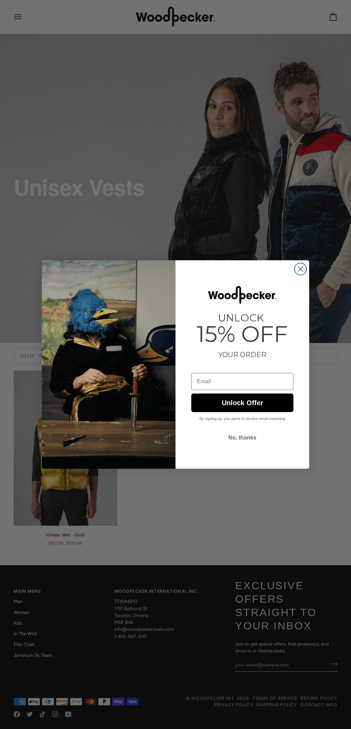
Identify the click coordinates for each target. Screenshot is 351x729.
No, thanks (242, 438)
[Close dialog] (300, 269)
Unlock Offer (242, 403)
